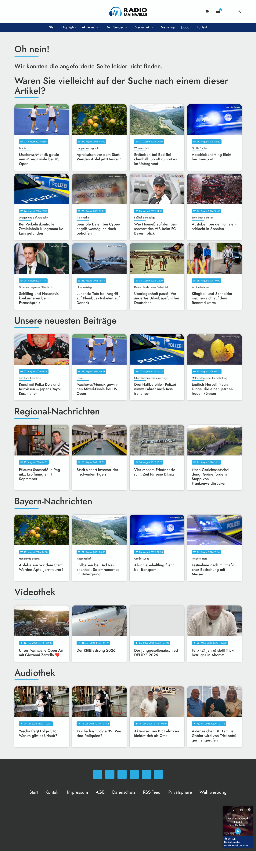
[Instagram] (33, 11)
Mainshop (168, 27)
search (239, 11)
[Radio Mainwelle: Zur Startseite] (128, 11)
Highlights (68, 27)
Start (52, 27)
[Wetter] (228, 11)
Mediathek (142, 27)
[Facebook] (26, 11)
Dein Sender (114, 27)
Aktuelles (88, 27)
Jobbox (186, 27)
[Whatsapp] (18, 11)
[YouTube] (41, 11)
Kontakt (202, 27)
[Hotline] (56, 11)
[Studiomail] (48, 11)
